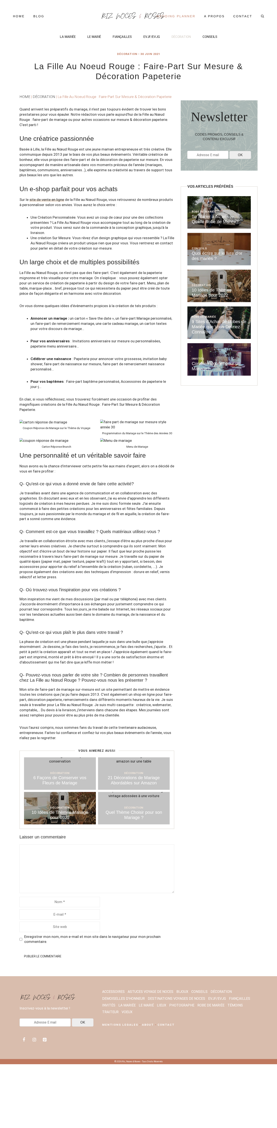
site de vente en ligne (46, 199)
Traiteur (110, 1012)
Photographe (181, 1005)
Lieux (161, 1005)
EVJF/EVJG (151, 37)
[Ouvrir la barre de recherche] (262, 16)
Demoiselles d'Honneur (123, 999)
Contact (242, 16)
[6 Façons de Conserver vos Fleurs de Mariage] (60, 761)
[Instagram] (34, 1039)
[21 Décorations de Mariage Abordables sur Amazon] (134, 761)
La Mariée (68, 37)
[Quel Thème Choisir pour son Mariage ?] (134, 796)
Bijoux (182, 992)
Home (19, 16)
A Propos (214, 16)
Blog (38, 16)
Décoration (181, 37)
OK (240, 155)
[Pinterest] (44, 1039)
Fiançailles (122, 37)
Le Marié (94, 37)
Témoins (235, 1005)
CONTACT (166, 1024)
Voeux (127, 1012)
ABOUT (148, 1024)
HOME (24, 97)
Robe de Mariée (204, 211)
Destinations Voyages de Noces (176, 999)
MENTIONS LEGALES (120, 1024)
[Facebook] (23, 1039)
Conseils (210, 37)
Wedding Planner (175, 16)
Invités (198, 358)
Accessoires (113, 992)
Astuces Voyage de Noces (150, 992)
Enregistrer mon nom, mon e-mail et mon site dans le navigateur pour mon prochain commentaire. (92, 939)
